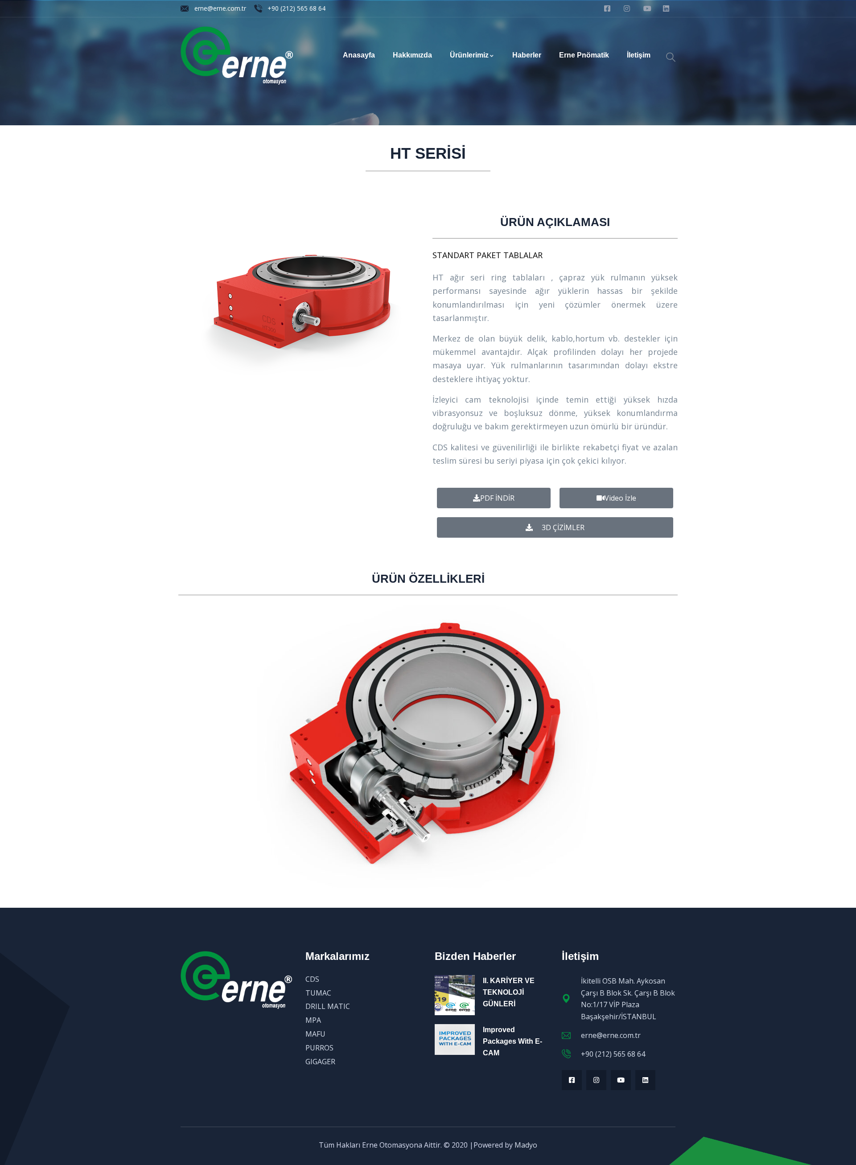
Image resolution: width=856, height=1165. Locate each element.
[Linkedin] (645, 1080)
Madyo (525, 1145)
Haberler (526, 55)
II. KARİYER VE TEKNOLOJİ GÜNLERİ (509, 992)
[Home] (237, 55)
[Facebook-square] (572, 1080)
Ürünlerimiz (469, 55)
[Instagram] (596, 1080)
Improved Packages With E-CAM (512, 1041)
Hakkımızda (412, 55)
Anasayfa (359, 55)
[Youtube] (621, 1080)
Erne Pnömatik (584, 55)
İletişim (638, 55)
